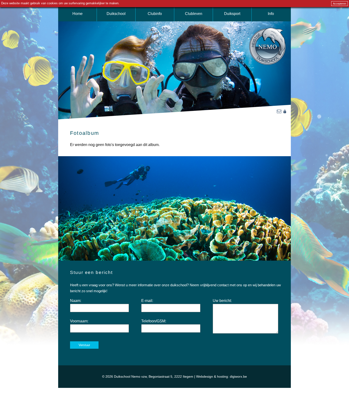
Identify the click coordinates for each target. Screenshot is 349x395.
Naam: (75, 301)
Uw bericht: (222, 301)
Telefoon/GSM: (153, 321)
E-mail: (147, 301)
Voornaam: (79, 321)
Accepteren (339, 3)
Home (77, 14)
